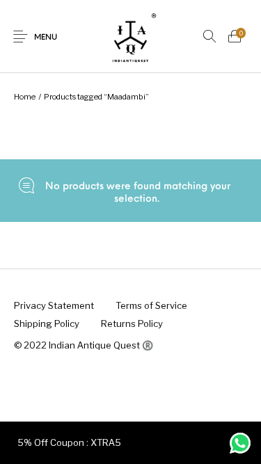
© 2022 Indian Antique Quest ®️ (83, 345)
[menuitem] (53, 306)
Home (24, 97)
